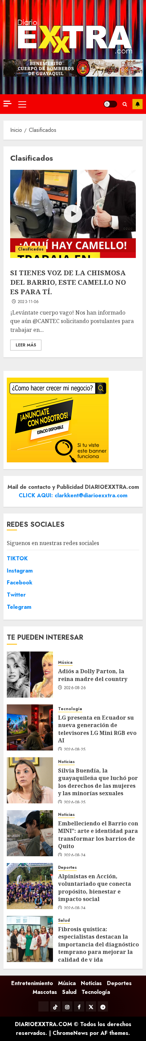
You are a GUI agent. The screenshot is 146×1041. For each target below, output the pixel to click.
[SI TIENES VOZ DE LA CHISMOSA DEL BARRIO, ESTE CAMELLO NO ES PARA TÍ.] (73, 214)
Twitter (16, 595)
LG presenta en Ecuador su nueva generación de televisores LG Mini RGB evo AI (97, 729)
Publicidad (137, 104)
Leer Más (26, 345)
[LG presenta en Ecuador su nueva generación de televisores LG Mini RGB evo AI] (30, 727)
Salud (64, 920)
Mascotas (45, 992)
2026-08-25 (75, 750)
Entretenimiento (32, 983)
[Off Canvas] (7, 103)
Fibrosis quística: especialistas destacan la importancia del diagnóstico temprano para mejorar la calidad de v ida (98, 944)
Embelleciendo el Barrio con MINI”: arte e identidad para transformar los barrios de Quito (98, 835)
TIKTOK (17, 558)
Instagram (20, 571)
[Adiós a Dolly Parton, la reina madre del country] (30, 675)
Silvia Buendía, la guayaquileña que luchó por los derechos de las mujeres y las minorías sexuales (98, 782)
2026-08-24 (75, 855)
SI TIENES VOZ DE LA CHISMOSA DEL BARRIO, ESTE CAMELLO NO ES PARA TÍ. (68, 282)
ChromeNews (70, 1033)
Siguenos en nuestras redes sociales (53, 543)
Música (65, 662)
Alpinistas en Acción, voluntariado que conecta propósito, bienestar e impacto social (94, 888)
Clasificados (30, 249)
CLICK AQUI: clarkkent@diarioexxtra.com (73, 495)
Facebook (19, 582)
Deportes (67, 867)
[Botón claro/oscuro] (110, 104)
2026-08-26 (75, 688)
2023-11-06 (28, 302)
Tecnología (70, 709)
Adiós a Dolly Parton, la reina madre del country (92, 674)
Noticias (66, 762)
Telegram (19, 607)
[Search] (125, 104)
